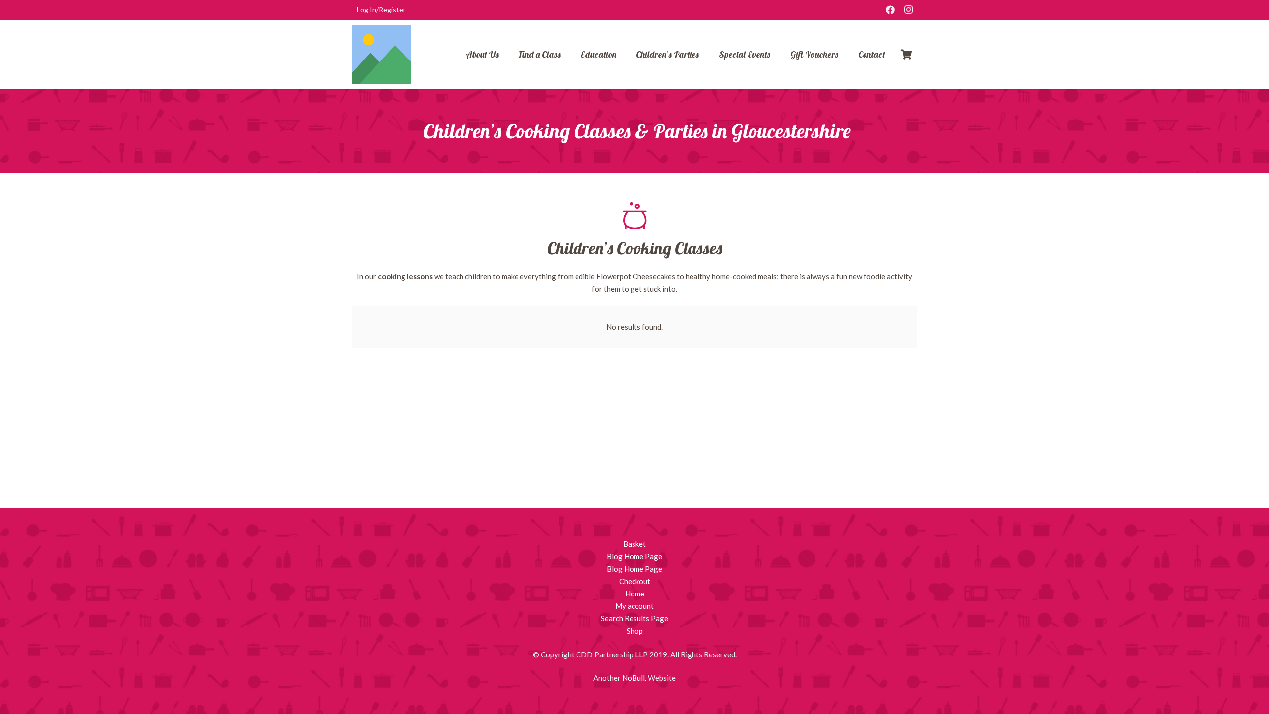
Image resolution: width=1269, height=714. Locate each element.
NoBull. (634, 677)
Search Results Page (634, 618)
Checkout (634, 581)
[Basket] (906, 54)
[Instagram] (908, 10)
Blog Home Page (634, 556)
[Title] (381, 54)
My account (634, 605)
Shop (635, 630)
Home (634, 593)
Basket (634, 543)
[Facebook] (890, 10)
